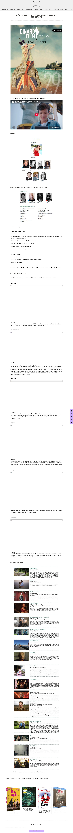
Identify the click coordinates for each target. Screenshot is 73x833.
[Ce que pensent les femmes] (36, 4)
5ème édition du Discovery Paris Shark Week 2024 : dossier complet (29, 809)
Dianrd (19, 778)
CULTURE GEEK (5, 9)
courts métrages (14, 778)
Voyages (36, 9)
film (33, 778)
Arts (41, 9)
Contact (67, 9)
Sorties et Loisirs (28, 9)
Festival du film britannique (26, 778)
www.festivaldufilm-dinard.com (37, 772)
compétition (8, 778)
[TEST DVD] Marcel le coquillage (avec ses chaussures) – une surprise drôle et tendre (60, 811)
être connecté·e (12, 827)
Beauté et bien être (48, 9)
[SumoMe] (42, 831)
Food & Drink (20, 9)
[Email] (39, 831)
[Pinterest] (36, 831)
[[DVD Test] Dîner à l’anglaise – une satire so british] (13, 799)
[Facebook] (30, 831)
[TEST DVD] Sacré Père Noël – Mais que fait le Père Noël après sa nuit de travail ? (44, 811)
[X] (33, 831)
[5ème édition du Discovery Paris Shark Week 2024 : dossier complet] (29, 797)
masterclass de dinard (44, 778)
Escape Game (12, 9)
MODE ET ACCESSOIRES (59, 9)
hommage (36, 778)
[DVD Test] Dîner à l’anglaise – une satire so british (13, 813)
